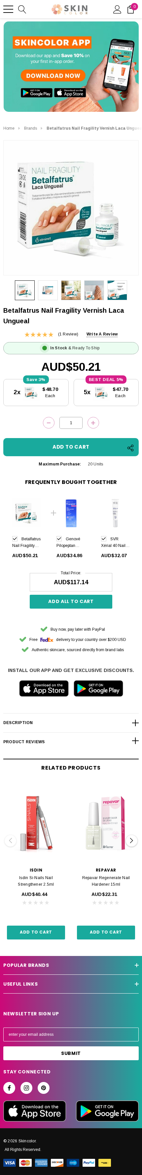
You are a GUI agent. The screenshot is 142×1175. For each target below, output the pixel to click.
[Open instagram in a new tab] (26, 1088)
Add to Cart (36, 932)
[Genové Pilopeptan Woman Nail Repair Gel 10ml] (71, 513)
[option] (27, 530)
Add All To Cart (71, 601)
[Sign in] (117, 9)
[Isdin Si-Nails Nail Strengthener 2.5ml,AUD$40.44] (36, 823)
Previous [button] (10, 840)
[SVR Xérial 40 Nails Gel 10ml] (115, 513)
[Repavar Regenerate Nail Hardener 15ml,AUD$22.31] (106, 823)
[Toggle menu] (8, 9)
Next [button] (131, 840)
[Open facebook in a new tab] (9, 1088)
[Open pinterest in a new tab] (44, 1088)
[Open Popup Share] (130, 448)
